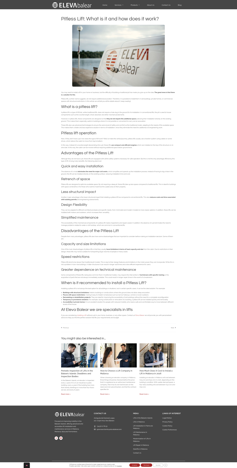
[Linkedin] (61, 438)
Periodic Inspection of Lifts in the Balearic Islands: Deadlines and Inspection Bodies (77, 374)
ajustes (119, 466)
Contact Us (166, 5)
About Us (150, 5)
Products (134, 5)
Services (118, 5)
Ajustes (158, 465)
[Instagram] (56, 438)
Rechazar (146, 465)
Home (104, 5)
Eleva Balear (139, 315)
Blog (179, 5)
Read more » (66, 394)
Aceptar (134, 465)
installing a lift (81, 315)
